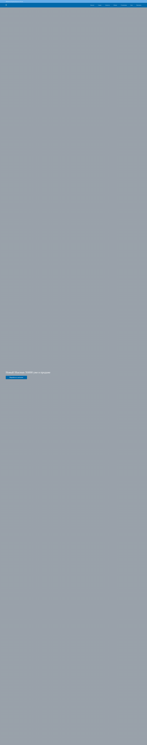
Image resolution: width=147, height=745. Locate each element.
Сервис (100, 5)
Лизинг (115, 5)
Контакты (138, 5)
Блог (132, 5)
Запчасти (107, 5)
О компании (124, 5)
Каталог (92, 5)
